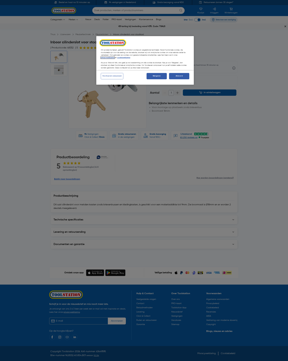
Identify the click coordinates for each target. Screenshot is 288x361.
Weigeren (157, 76)
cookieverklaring (123, 58)
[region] (145, 60)
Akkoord (179, 76)
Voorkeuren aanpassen (112, 76)
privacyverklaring (107, 58)
